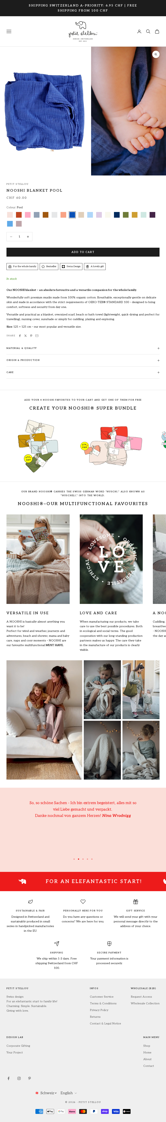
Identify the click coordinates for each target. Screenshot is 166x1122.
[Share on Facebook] (19, 335)
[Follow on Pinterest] (30, 1078)
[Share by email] (36, 335)
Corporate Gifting (18, 1046)
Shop (146, 1046)
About (147, 1059)
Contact (148, 1066)
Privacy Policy (99, 1010)
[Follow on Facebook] (8, 1078)
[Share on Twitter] (25, 335)
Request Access (141, 996)
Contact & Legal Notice (105, 1023)
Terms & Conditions (103, 1003)
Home (147, 1052)
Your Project (14, 1052)
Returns (95, 1017)
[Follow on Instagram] (19, 1078)
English (67, 1093)
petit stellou (17, 184)
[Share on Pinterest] (31, 335)
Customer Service (102, 996)
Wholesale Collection (145, 1003)
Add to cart (83, 252)
